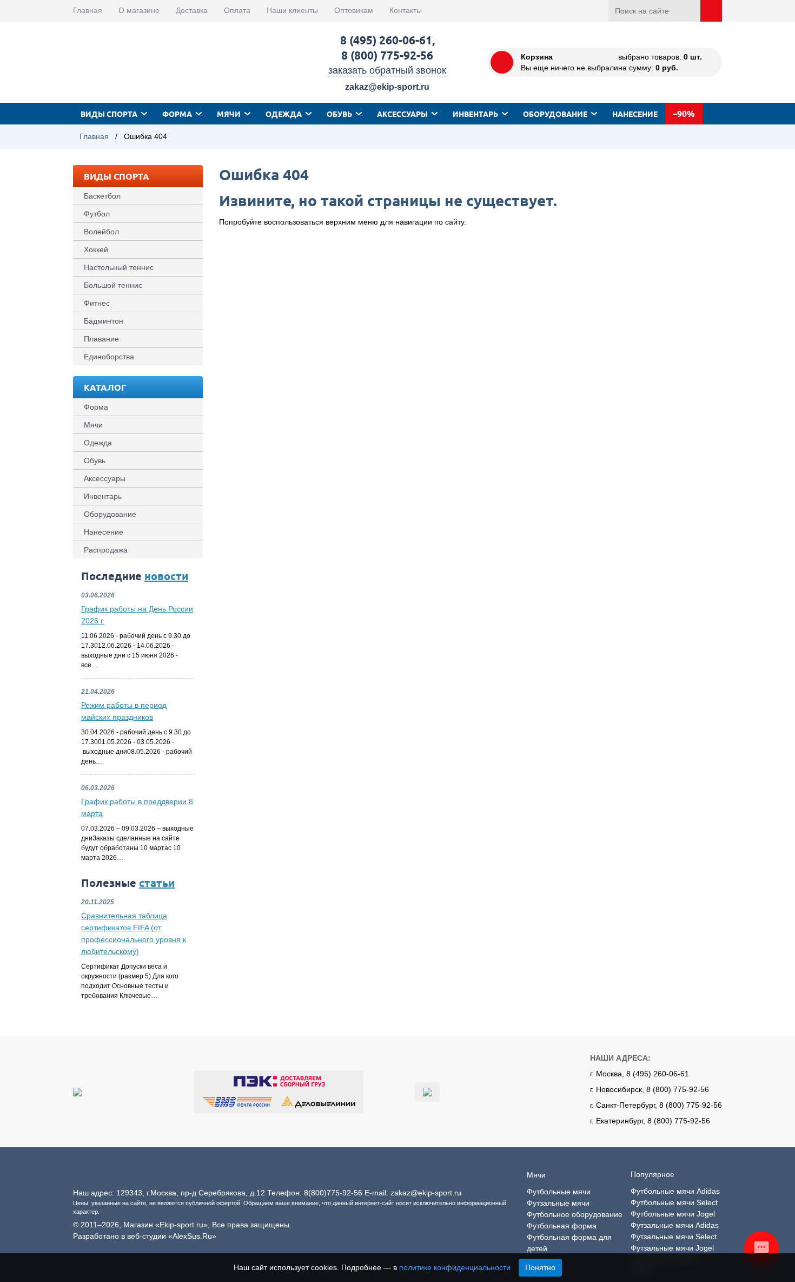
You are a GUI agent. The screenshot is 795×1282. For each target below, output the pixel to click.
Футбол (97, 213)
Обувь (339, 114)
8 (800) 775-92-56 (387, 55)
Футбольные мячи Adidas (675, 1191)
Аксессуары (402, 114)
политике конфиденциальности (455, 1267)
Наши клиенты (292, 10)
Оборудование (555, 114)
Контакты (405, 10)
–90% (684, 113)
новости (166, 576)
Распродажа (106, 549)
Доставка (192, 10)
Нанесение (635, 114)
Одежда (284, 114)
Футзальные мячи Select (674, 1236)
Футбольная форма (562, 1225)
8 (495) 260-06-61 (386, 39)
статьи (157, 883)
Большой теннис (113, 285)
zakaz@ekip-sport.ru (387, 86)
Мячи (229, 114)
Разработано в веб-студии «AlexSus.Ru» (144, 1236)
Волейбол (101, 231)
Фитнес (97, 303)
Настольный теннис (119, 267)
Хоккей (96, 249)
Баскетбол (102, 196)
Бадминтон (103, 321)
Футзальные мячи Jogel (672, 1248)
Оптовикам (353, 10)
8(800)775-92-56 (333, 1192)
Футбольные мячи (559, 1191)
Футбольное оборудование (574, 1214)
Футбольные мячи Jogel (673, 1213)
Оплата (237, 10)
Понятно (540, 1267)
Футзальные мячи (558, 1203)
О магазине (139, 10)
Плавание (101, 338)
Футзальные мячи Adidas (675, 1225)
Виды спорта (109, 114)
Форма (177, 114)
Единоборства (109, 356)
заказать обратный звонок (387, 70)
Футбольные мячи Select (674, 1202)
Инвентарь (475, 114)
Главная (87, 10)
